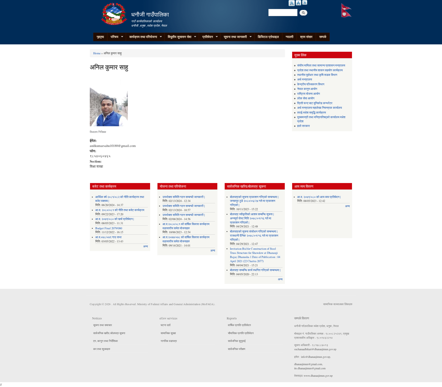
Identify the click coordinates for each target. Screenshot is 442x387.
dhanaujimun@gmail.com (308, 364)
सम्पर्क (322, 36)
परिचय (112, 36)
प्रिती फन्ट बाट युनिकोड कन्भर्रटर (314, 103)
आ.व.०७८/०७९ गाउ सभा (108, 237)
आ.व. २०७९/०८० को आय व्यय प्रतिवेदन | (319, 197)
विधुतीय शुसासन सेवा (177, 36)
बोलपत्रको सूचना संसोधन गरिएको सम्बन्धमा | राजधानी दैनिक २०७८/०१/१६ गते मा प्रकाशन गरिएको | (254, 235)
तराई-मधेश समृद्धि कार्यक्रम (311, 113)
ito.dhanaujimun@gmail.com (310, 368)
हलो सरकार (303, 126)
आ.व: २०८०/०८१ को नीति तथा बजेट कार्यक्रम (119, 210)
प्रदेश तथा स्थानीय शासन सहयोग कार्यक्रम (320, 70)
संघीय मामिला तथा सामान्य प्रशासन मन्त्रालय (321, 65)
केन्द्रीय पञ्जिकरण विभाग (310, 84)
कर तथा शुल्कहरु (101, 349)
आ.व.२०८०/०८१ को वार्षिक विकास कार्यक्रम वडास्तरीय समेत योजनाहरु (186, 226)
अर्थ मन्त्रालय (304, 79)
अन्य (145, 246)
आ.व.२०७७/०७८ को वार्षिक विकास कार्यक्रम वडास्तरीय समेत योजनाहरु (186, 239)
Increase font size (291, 3)
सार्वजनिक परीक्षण (236, 349)
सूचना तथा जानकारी (233, 36)
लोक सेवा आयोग (305, 98)
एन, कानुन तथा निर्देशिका (105, 341)
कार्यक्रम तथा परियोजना (141, 36)
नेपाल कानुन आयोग (307, 89)
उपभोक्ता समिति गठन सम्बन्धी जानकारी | (184, 197)
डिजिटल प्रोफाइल (268, 36)
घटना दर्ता (166, 325)
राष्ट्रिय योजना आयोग (308, 94)
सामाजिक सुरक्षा (168, 333)
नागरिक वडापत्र (169, 341)
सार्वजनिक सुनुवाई (237, 341)
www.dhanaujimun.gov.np (318, 375)
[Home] (114, 13)
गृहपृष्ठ (100, 36)
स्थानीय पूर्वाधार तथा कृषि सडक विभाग (317, 75)
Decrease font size (304, 2)
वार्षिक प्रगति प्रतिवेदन (239, 325)
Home (97, 53)
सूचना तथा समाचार (102, 325)
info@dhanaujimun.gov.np (315, 356)
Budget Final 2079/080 (108, 228)
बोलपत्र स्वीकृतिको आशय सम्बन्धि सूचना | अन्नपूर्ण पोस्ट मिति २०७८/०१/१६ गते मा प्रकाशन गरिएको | (252, 218)
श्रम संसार (306, 36)
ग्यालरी (289, 36)
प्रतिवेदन (206, 36)
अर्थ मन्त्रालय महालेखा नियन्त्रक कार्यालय (319, 108)
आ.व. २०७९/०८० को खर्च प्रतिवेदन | (114, 219)
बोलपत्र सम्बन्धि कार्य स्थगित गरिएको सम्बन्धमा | (255, 270)
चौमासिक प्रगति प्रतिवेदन (241, 333)
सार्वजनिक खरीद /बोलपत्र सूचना (109, 333)
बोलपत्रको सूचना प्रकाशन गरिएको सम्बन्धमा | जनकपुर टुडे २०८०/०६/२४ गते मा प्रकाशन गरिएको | (254, 201)
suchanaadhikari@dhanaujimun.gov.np (315, 349)
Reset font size (298, 3)
